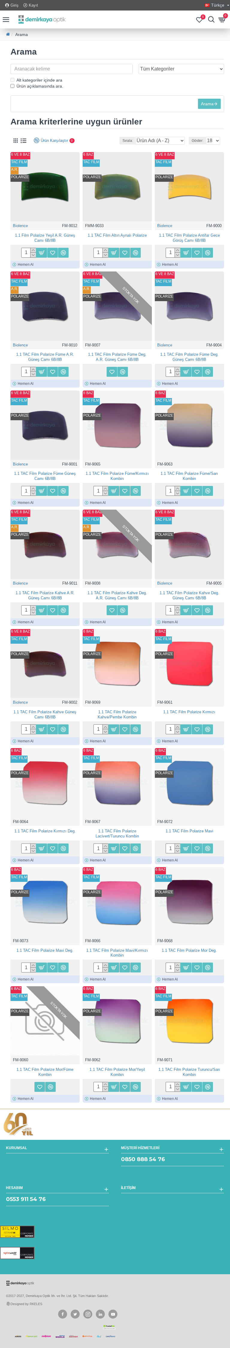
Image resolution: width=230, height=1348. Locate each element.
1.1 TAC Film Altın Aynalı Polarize (117, 235)
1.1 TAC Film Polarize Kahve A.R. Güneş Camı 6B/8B (45, 595)
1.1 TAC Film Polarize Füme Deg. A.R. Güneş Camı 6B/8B (117, 357)
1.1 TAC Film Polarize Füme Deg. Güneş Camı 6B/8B (189, 357)
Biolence (20, 225)
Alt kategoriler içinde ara (39, 80)
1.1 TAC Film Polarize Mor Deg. (189, 950)
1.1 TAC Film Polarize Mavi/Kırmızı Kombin (117, 953)
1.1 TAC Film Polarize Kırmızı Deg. (45, 831)
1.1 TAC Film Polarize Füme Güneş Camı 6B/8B (45, 476)
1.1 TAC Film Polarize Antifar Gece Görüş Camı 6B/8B (189, 238)
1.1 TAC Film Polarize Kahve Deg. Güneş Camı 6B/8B (189, 595)
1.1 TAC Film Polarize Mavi (189, 831)
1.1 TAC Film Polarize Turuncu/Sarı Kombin (189, 1072)
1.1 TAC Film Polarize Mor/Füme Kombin (44, 1072)
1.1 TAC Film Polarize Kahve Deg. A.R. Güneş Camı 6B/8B (117, 595)
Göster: (197, 141)
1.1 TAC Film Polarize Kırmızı (189, 712)
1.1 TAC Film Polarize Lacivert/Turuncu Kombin (117, 833)
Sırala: (127, 141)
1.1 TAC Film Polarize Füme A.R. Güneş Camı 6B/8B (45, 357)
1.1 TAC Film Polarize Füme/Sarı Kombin (189, 476)
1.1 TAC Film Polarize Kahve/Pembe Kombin (117, 714)
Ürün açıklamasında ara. (39, 86)
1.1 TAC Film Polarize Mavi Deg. (44, 950)
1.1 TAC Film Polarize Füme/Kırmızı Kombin (117, 476)
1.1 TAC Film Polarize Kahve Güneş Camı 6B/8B (44, 714)
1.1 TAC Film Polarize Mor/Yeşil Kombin (117, 1072)
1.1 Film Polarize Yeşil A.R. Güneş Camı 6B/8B (45, 238)
